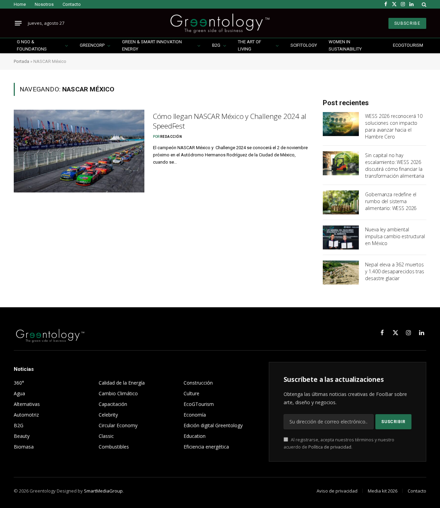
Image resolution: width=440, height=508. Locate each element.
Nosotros (44, 4)
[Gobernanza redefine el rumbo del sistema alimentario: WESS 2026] (341, 202)
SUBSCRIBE (407, 23)
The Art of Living (249, 45)
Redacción (171, 137)
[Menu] (18, 23)
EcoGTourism (408, 45)
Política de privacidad (329, 447)
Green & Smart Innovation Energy (152, 45)
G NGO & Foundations (32, 45)
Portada (21, 61)
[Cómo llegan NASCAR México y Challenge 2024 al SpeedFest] (79, 151)
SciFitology (303, 45)
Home (20, 4)
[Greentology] (220, 23)
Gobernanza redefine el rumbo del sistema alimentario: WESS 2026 (390, 201)
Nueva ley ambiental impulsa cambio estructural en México (395, 236)
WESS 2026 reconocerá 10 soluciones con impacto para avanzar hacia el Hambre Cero (393, 126)
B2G (216, 45)
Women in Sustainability (345, 45)
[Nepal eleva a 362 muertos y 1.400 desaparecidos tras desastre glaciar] (341, 273)
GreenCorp (92, 45)
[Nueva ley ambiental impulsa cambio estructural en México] (341, 237)
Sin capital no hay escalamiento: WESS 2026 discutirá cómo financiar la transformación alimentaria (394, 165)
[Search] (423, 4)
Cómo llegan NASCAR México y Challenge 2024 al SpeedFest (230, 121)
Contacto (72, 4)
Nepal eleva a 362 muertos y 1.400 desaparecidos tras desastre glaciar (394, 271)
